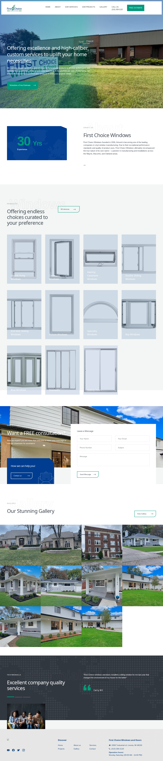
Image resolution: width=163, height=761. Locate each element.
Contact (92, 749)
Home (60, 745)
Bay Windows (132, 334)
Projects (61, 749)
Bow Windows (18, 389)
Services (92, 745)
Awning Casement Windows (92, 276)
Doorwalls (54, 389)
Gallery (76, 749)
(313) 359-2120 (117, 749)
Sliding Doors (94, 389)
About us (77, 745)
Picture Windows (58, 334)
